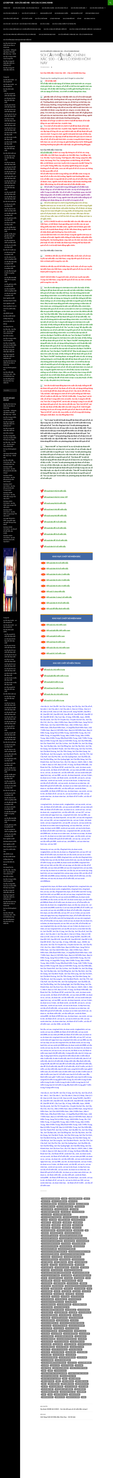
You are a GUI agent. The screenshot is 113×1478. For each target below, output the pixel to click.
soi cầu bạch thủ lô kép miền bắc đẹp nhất (9, 100)
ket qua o (75, 1267)
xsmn (84, 1397)
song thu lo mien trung (79, 1368)
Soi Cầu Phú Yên (47, 1341)
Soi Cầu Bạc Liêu (61, 1299)
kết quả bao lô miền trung (54, 688)
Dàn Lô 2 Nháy (77, 1225)
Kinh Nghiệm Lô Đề (46, 13)
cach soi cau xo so (62, 1209)
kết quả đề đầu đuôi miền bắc (58, 608)
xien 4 (44, 1384)
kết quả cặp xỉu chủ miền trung (56, 694)
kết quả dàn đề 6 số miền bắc (55, 528)
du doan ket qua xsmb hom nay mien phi (73, 1238)
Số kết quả (68, 1288)
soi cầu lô (74, 1320)
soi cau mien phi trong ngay (67, 1339)
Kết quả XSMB (66, 1275)
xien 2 (65, 1378)
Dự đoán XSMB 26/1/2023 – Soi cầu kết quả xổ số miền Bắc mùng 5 (64, 1408)
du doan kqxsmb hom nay (50, 1243)
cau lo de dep (46, 1214)
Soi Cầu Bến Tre (71, 1302)
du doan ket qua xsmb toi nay (52, 1241)
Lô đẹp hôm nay (60, 1283)
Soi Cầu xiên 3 (82, 1352)
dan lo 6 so (77, 1227)
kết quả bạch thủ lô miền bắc (55, 491)
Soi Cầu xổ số (71, 1354)
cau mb (44, 1219)
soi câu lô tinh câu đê (49, 1331)
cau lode (84, 1217)
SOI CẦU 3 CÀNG (44, 23)
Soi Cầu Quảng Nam (61, 1341)
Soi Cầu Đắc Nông (61, 1312)
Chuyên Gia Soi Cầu (78, 1219)
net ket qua (46, 1286)
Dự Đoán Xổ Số (79, 1246)
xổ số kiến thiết (47, 1389)
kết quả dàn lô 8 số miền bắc (57, 568)
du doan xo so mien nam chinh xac (72, 1254)
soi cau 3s (80, 1294)
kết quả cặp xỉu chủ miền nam (58, 647)
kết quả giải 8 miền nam (55, 636)
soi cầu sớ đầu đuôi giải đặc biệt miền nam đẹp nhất (10, 236)
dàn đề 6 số (56, 1225)
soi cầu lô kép (46, 1328)
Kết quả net (80, 1264)
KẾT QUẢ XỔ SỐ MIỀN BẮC (81, 1272)
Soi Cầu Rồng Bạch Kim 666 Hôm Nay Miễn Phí (17, 39)
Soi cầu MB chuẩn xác (97, 8)
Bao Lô (87, 1198)
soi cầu (57, 1291)
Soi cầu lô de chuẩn (60, 1325)
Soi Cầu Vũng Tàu (57, 1352)
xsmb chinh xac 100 (61, 1394)
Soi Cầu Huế (77, 1315)
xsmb (50, 1394)
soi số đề (45, 1365)
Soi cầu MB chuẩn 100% (78, 8)
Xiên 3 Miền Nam (68, 1381)
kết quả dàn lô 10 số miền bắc (57, 603)
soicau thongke (67, 1365)
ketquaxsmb (79, 1278)
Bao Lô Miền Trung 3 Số (65, 1206)
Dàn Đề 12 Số (46, 1222)
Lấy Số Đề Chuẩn (27, 18)
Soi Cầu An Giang (47, 1299)
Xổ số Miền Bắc (46, 152)
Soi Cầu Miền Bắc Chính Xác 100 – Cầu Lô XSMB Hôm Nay (75, 34)
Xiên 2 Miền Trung (48, 1381)
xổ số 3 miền (83, 1386)
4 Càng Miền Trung (76, 1198)
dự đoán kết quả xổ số (49, 1235)
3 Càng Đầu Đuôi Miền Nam (50, 1198)
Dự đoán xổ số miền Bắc (67, 1249)
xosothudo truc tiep (68, 1392)
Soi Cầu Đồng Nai (85, 1312)
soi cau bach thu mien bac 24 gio (52, 1302)
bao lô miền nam (82, 1204)
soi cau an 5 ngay (77, 1296)
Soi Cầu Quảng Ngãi (77, 1341)
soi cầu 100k (67, 1291)
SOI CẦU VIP (45, 1352)
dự (87, 1230)
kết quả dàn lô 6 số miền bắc (57, 563)
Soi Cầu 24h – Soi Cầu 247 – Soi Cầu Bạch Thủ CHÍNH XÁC (20, 23)
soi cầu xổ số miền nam (67, 1357)
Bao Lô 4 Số (73, 1201)
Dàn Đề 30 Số (78, 1222)
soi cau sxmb (58, 1344)
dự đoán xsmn (65, 1259)
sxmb (44, 1370)
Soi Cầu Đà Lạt (70, 1309)
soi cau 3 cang (47, 1294)
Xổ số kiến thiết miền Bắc (64, 1389)
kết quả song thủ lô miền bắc (55, 503)
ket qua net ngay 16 (62, 1267)
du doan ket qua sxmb (73, 1233)
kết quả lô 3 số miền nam (56, 653)
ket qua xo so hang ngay (73, 1270)
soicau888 (79, 1365)
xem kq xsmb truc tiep (68, 1376)
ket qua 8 (54, 1264)
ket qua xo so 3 (57, 1270)
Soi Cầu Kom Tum (62, 1320)
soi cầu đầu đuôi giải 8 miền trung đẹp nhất (10, 273)
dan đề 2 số (57, 1222)
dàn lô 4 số (56, 1227)
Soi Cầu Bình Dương (48, 1304)
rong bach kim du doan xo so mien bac (78, 1286)
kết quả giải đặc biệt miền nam (58, 630)
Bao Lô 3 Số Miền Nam (59, 1201)
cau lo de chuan (78, 1212)
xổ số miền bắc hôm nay (50, 1392)
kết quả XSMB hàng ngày (82, 1275)
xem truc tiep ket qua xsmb (51, 1378)
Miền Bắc (83, 1283)
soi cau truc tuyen (77, 1347)
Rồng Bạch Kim (58, 1286)
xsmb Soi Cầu (60, 1397)
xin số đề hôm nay (82, 1384)
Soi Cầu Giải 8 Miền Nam (49, 1315)
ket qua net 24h (47, 1267)
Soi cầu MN (82, 1339)
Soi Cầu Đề (73, 1312)
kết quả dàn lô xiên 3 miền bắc (58, 580)
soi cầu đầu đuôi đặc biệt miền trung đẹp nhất (10, 279)
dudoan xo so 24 (78, 1259)
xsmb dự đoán (74, 1394)
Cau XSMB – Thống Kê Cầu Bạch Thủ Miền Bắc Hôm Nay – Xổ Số (9, 52)
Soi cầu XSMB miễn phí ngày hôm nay (53, 1362)
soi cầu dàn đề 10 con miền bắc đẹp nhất (9, 187)
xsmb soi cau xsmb (73, 1397)
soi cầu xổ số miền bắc (49, 1357)
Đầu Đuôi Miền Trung (64, 1230)
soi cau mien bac (47, 1336)
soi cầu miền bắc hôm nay (64, 1336)
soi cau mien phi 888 (48, 1339)
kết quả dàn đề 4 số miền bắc (55, 522)
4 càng (64, 1198)
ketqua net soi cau (56, 1278)
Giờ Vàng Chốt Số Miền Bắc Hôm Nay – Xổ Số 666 (57, 1415)
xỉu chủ (44, 1386)
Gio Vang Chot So (89, 18)
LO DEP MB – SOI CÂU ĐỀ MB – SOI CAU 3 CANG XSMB (28, 2)
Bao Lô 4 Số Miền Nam (49, 1204)
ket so (44, 1278)
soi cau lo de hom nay (77, 1325)
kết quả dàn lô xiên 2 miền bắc (58, 574)
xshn (43, 1394)
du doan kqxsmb (82, 1241)
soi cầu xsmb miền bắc (63, 1360)
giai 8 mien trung (81, 1262)
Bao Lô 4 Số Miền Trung (66, 1204)
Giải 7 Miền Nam (47, 1262)
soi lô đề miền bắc (85, 1362)
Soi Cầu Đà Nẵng (84, 1309)
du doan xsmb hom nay (49, 1259)
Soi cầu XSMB (82, 1357)
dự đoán (45, 1233)
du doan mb (66, 1243)
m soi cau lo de (73, 1283)
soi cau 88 (56, 1296)
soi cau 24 (77, 1291)
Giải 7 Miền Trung (60, 1262)
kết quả (45, 1264)
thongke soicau (60, 1370)
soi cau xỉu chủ (59, 1354)
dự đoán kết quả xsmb (49, 1238)
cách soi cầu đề (47, 1209)
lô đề (80, 1280)
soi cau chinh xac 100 (62, 1307)
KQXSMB (57, 1280)
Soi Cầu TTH (46, 1349)
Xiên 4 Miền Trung (67, 1384)
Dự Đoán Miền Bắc (79, 1243)
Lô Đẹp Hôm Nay (55, 18)
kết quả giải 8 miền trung (53, 682)
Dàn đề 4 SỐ (46, 1225)
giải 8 (71, 1262)
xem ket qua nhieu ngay (50, 1376)
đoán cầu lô (78, 1230)
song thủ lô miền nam (60, 1368)
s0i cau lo (45, 1288)
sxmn (50, 1370)
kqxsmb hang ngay (69, 1280)
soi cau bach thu (74, 1299)
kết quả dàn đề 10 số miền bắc (55, 540)
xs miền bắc (81, 1392)
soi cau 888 (65, 1296)
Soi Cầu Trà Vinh (62, 1347)
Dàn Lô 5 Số (66, 1227)
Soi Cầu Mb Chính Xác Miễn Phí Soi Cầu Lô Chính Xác (19, 34)
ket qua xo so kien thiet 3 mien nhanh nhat (56, 1272)
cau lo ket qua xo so (71, 1217)
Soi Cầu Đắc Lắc (47, 1312)
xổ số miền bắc (80, 1389)
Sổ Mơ (79, 18)
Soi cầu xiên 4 (46, 1354)
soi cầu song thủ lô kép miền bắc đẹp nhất (9, 148)
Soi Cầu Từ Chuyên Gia (60, 1349)
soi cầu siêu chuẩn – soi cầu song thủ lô (26, 8)
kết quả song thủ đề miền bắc (55, 515)
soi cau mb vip (84, 1333)
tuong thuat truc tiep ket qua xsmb (54, 1373)
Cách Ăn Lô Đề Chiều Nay (11, 18)
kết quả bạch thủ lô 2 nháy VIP (56, 497)
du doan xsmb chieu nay (72, 1257)
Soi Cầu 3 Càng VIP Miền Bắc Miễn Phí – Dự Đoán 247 (85, 29)
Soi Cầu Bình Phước (64, 1304)
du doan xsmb (57, 1257)
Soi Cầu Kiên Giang (48, 1320)
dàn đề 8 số (66, 1225)
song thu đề (46, 1368)
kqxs (88, 1278)
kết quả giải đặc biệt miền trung (56, 676)
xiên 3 (58, 1381)
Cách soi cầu (80, 1206)
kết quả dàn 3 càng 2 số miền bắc (59, 597)
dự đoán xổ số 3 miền (49, 1249)
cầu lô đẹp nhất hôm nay (62, 1214)
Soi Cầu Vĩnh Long (76, 1349)
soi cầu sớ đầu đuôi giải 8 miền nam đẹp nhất (10, 229)
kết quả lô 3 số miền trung (54, 700)
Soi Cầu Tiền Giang (48, 1347)
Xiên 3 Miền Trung (82, 1381)
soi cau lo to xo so (66, 1331)
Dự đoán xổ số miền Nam (50, 1254)
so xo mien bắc (47, 1291)
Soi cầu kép (46, 1317)
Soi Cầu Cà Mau (47, 1307)
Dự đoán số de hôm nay (49, 1246)
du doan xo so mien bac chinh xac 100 (54, 1251)
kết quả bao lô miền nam (55, 642)
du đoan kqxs (69, 1241)
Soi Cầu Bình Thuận (80, 1304)
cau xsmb (53, 1219)
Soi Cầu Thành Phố (85, 1344)
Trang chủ (6, 8)
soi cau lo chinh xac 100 (50, 1323)
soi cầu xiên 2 (71, 1352)
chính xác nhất (64, 1219)
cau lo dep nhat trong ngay (51, 1217)
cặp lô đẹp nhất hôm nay (50, 1212)
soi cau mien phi (81, 1336)
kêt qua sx (84, 1267)
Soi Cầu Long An (80, 1331)
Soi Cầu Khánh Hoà (76, 1317)
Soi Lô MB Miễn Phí (68, 18)
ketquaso (68, 1278)
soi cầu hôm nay (65, 1315)
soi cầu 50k (45, 1296)
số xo (89, 1288)
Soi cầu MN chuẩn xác (10, 13)
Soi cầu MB (45, 1333)
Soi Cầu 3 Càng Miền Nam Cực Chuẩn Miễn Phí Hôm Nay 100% (22, 29)
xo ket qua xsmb (71, 1386)
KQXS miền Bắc (47, 1280)
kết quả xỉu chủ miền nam (56, 624)
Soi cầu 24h (86, 1291)
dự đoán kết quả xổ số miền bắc (71, 1235)
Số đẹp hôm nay (57, 1288)
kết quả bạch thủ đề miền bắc (55, 509)
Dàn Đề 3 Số (67, 1222)
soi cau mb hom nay (70, 1333)
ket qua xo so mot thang (50, 1275)
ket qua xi (45, 1270)
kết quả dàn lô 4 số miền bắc (55, 546)
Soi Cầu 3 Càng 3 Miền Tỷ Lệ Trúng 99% (64, 23)
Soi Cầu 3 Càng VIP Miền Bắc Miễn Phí (55, 29)
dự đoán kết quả (56, 1233)
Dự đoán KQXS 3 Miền (61, 13)
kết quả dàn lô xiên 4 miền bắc (58, 586)
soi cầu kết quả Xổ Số (60, 1317)
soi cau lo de (46, 1325)
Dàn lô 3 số (46, 1227)
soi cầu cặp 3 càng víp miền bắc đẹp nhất (9, 158)
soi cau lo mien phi (72, 1328)
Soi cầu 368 (70, 1294)
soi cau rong (46, 1344)
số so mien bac (80, 1288)
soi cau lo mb (59, 1328)
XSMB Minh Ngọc (47, 1397)
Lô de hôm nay (47, 1283)
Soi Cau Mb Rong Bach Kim (47, 34)
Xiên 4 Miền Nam (54, 1384)
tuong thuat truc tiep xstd (78, 1373)
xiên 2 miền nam (75, 1378)
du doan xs (46, 1257)
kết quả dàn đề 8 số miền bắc (55, 534)
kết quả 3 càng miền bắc (55, 591)
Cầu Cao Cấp (66, 1212)
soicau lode (55, 1365)
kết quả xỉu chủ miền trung (54, 669)
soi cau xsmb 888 (47, 1360)
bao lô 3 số (46, 1201)
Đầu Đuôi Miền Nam (48, 1230)
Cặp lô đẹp (74, 1209)
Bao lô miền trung (48, 1206)
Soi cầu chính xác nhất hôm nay (52, 1309)
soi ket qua (72, 1362)
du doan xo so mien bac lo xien (80, 1251)
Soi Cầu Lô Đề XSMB (41, 18)
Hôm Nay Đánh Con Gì (92, 13)
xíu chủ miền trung (56, 1386)
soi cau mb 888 (56, 1333)
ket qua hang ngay (66, 1264)
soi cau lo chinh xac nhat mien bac (72, 1323)
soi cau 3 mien (59, 1294)
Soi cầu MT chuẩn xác (29, 13)
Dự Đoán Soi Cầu (66, 1246)
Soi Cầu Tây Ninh (70, 1344)
